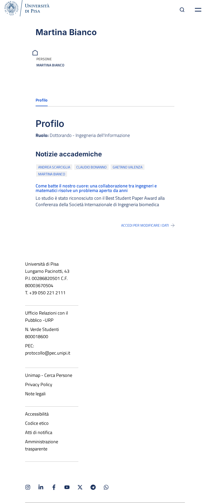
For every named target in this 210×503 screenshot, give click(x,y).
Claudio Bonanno (91, 167)
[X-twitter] (80, 487)
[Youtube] (67, 487)
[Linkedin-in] (41, 487)
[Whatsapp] (106, 487)
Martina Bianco (51, 174)
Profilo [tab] (42, 100)
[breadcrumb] (36, 52)
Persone (44, 59)
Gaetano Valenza (127, 167)
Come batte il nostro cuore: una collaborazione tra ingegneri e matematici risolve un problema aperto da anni (96, 188)
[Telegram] (93, 487)
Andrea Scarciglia (54, 167)
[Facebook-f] (54, 487)
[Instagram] (27, 487)
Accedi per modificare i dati (145, 225)
